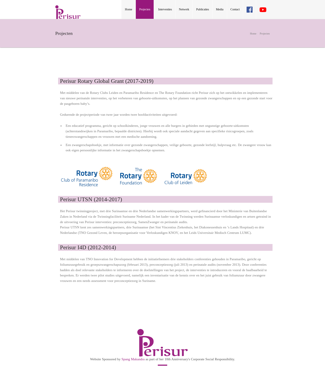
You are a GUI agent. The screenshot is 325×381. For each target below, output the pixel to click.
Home (253, 33)
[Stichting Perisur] (67, 12)
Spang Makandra (133, 359)
